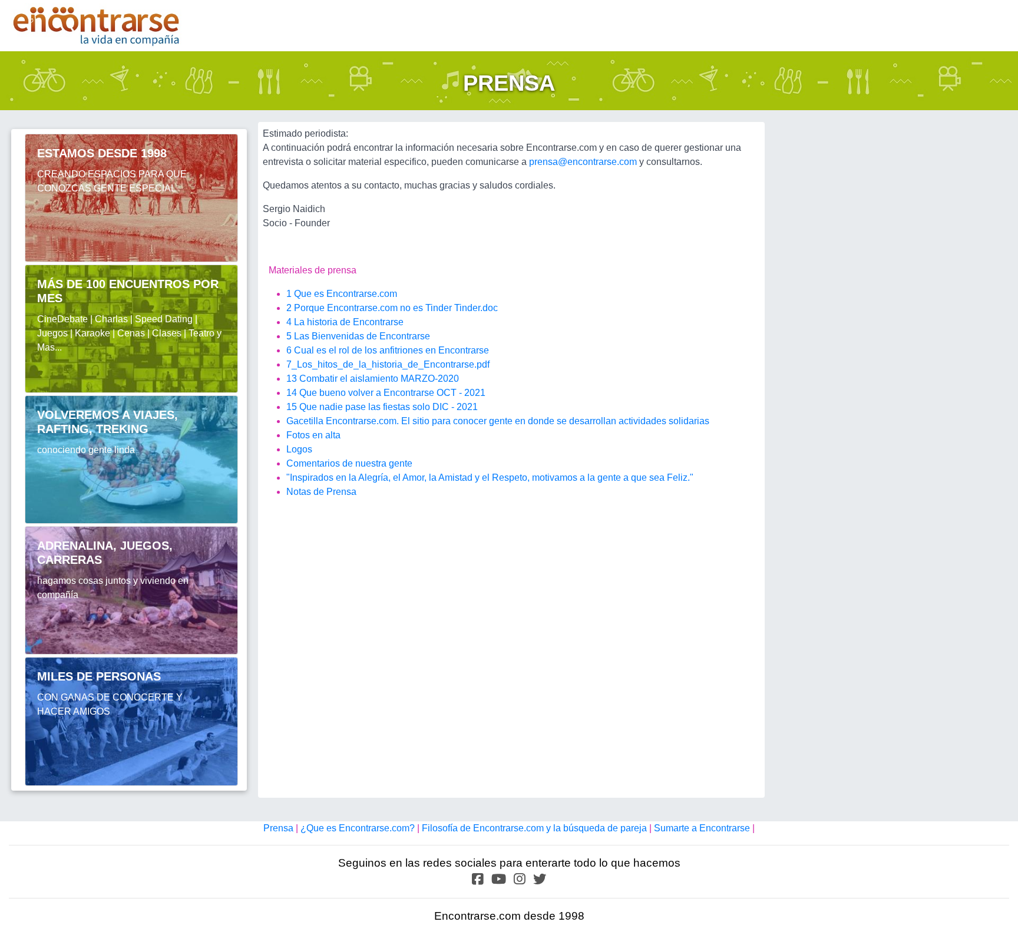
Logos (299, 449)
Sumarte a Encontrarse (702, 828)
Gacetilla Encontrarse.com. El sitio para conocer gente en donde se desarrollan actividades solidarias (497, 421)
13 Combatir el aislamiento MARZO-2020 (372, 379)
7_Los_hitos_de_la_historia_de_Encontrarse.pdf (388, 364)
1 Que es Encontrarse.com (341, 294)
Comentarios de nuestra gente (349, 463)
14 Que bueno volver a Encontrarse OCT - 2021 (385, 393)
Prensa (279, 828)
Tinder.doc (476, 308)
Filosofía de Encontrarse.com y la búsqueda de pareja (535, 828)
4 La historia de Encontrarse (345, 322)
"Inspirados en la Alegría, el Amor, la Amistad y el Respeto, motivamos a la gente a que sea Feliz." (489, 478)
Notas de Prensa (321, 492)
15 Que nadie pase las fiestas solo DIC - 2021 (382, 407)
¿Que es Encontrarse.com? (358, 828)
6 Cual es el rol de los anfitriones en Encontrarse (387, 350)
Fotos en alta (313, 435)
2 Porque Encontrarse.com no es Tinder (369, 308)
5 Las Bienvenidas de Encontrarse (358, 336)
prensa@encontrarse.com (583, 162)
